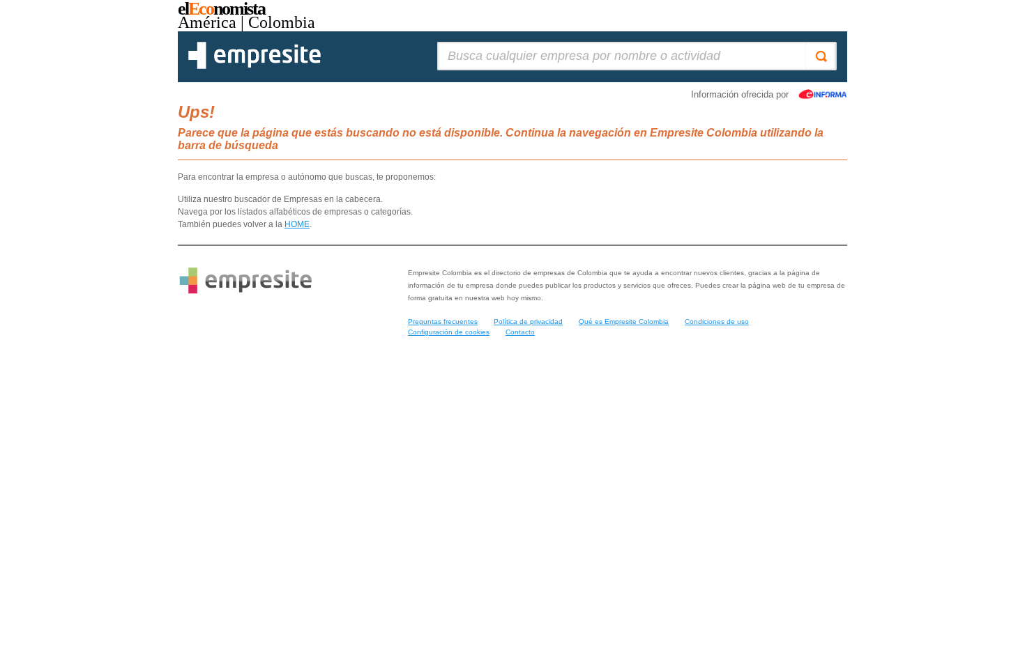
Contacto (520, 332)
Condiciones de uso (717, 321)
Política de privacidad (528, 321)
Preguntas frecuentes (443, 321)
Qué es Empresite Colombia (624, 321)
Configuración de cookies (448, 332)
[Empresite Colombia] (254, 66)
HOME (297, 224)
